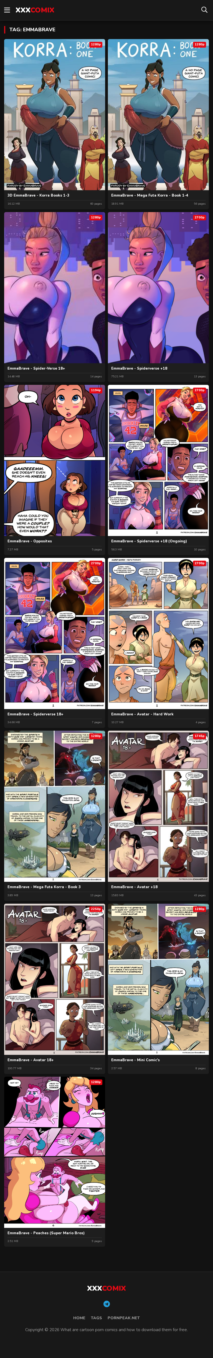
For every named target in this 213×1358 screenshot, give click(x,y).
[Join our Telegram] (106, 1304)
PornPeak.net (124, 1318)
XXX (35, 10)
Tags (96, 1318)
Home (79, 1318)
